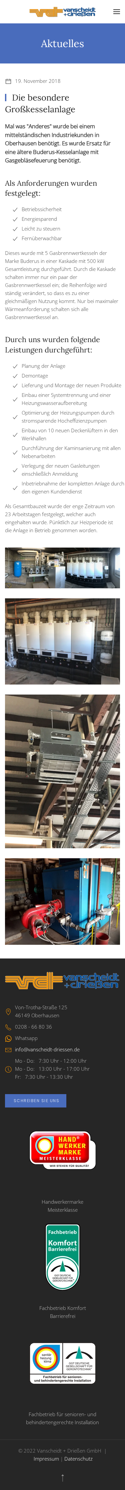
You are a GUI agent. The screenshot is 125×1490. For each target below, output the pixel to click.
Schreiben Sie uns (35, 1100)
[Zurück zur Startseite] (62, 11)
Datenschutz (78, 1458)
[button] (116, 11)
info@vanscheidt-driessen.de (47, 1049)
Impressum (46, 1458)
